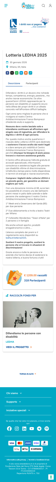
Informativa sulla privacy (16, 460)
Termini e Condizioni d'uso (38, 460)
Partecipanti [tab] (32, 83)
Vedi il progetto (17, 347)
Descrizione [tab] (14, 83)
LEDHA (10, 341)
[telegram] (39, 428)
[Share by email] (26, 73)
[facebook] (9, 428)
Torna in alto (27, 374)
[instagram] (17, 428)
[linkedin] (24, 428)
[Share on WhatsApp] (16, 73)
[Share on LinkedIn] (21, 73)
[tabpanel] (28, 172)
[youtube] (32, 428)
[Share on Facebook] (7, 73)
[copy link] (30, 73)
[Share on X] (12, 73)
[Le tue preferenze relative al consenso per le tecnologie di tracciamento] (51, 477)
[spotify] (47, 428)
